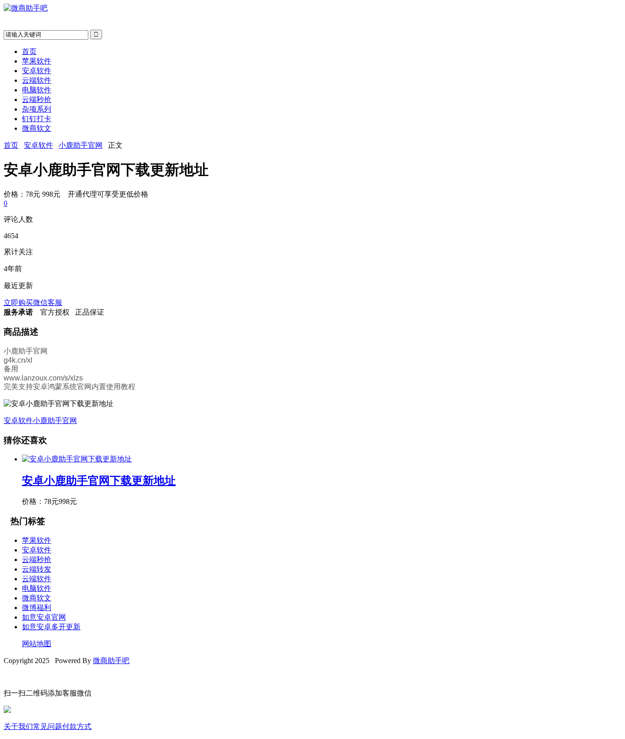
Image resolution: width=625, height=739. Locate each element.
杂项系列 (36, 109)
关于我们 (18, 726)
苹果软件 (36, 61)
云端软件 (36, 80)
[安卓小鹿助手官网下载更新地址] (77, 459)
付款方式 (77, 726)
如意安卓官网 (44, 617)
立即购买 (18, 302)
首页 (29, 51)
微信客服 (47, 302)
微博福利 (36, 607)
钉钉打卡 (36, 119)
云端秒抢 (36, 99)
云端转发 (36, 569)
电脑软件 (36, 90)
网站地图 (36, 644)
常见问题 (47, 726)
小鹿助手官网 (80, 145)
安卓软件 (36, 71)
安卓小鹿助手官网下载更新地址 (99, 481)
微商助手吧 (111, 660)
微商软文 (36, 128)
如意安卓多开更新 (51, 627)
